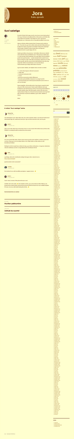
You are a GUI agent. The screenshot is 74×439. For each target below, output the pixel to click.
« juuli (56, 104)
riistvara (62, 72)
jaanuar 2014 (56, 296)
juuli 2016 (56, 260)
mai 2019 (56, 221)
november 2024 (57, 141)
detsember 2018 (57, 227)
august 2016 (56, 259)
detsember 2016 (57, 254)
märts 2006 (56, 402)
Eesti (58, 53)
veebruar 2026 (57, 126)
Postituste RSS (57, 423)
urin (64, 76)
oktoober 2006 (57, 393)
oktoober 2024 (57, 143)
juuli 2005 (56, 411)
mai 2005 (56, 414)
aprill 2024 (56, 150)
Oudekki (10, 166)
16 (68, 96)
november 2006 (57, 392)
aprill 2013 (56, 304)
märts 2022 (56, 180)
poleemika (63, 68)
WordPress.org (57, 426)
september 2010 (57, 341)
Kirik (55, 40)
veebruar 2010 (56, 350)
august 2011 (56, 328)
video (59, 79)
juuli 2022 (56, 175)
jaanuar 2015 (56, 282)
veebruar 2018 (56, 237)
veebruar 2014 (56, 295)
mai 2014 (56, 292)
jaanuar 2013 (56, 307)
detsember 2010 (57, 338)
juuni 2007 (56, 384)
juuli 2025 (56, 132)
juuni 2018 (56, 232)
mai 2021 (56, 192)
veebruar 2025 (56, 138)
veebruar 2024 (56, 152)
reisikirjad (58, 72)
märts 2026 (56, 124)
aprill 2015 (56, 278)
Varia (55, 45)
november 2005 (57, 407)
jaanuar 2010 (56, 351)
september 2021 (57, 187)
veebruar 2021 (56, 196)
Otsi (54, 111)
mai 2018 (56, 233)
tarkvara (59, 74)
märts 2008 (56, 373)
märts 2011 (56, 334)
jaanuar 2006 (56, 404)
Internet (55, 59)
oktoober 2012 (56, 311)
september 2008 (57, 365)
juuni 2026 (56, 121)
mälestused (60, 65)
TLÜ (63, 74)
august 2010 (56, 342)
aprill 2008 (56, 371)
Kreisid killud (56, 42)
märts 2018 (56, 236)
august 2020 (56, 203)
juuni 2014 (56, 290)
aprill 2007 (56, 386)
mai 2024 (56, 149)
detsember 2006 (57, 391)
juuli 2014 (56, 289)
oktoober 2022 (57, 172)
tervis (9, 43)
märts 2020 (56, 209)
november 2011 (57, 324)
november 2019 (57, 214)
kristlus (61, 61)
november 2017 (57, 241)
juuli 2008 (56, 368)
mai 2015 (56, 277)
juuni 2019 (56, 220)
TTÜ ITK (55, 76)
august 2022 (56, 174)
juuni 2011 (56, 330)
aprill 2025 (56, 135)
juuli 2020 (56, 204)
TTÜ (68, 74)
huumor (64, 56)
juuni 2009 (56, 355)
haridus (55, 56)
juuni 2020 (56, 206)
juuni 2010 (56, 345)
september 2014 (57, 287)
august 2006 (56, 396)
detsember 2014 (57, 283)
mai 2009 (56, 356)
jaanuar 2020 (56, 212)
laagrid (64, 61)
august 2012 (56, 313)
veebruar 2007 (56, 388)
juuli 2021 (56, 190)
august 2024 (56, 145)
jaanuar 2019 (56, 226)
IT (54, 39)
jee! (63, 59)
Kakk (5, 38)
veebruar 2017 (56, 252)
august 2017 (56, 244)
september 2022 (57, 173)
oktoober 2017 (56, 242)
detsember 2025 (57, 128)
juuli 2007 (56, 382)
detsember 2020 (57, 198)
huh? (59, 56)
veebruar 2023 (56, 167)
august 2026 (56, 118)
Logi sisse (56, 422)
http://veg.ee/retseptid (9, 158)
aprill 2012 (56, 318)
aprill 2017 (56, 249)
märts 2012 (56, 319)
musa (55, 66)
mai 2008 (56, 370)
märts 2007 (56, 387)
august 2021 (56, 189)
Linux (67, 61)
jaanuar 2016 (56, 267)
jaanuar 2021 (56, 197)
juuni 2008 (56, 369)
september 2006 (57, 394)
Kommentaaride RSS (58, 425)
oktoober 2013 (56, 300)
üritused (60, 81)
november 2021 (57, 185)
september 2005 (57, 409)
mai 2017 (56, 248)
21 (63, 98)
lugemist (55, 63)
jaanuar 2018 (56, 238)
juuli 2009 (56, 353)
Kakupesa (55, 61)
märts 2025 (56, 137)
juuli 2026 (56, 120)
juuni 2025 (56, 133)
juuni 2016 (56, 261)
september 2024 (57, 144)
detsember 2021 (57, 184)
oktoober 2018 (56, 230)
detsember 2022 (57, 169)
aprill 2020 (56, 208)
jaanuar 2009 (56, 361)
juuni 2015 (56, 276)
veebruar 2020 (56, 210)
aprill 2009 (56, 357)
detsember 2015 (57, 269)
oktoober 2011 (56, 325)
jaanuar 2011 (56, 336)
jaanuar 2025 (56, 139)
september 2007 (57, 380)
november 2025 (57, 129)
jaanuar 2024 (56, 154)
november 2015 (57, 270)
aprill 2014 (56, 293)
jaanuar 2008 (56, 375)
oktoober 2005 (57, 408)
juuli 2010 (56, 344)
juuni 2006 (56, 398)
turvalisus (59, 76)
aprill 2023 (56, 164)
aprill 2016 (56, 264)
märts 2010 (56, 348)
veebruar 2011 (56, 335)
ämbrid (63, 79)
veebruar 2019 (56, 225)
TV (62, 76)
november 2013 (57, 299)
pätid (54, 72)
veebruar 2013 (56, 306)
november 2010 (57, 339)
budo (54, 53)
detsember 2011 (57, 323)
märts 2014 (56, 294)
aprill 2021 (56, 193)
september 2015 (57, 272)
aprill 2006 (56, 401)
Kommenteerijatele (57, 32)
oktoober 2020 (57, 201)
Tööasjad (56, 44)
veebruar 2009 (57, 359)
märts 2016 (56, 265)
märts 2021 (56, 195)
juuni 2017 (56, 247)
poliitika (56, 70)
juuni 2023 (56, 162)
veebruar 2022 (56, 181)
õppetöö (55, 81)
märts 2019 (56, 224)
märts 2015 (56, 279)
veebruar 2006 (57, 403)
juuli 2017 (56, 246)
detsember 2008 (57, 362)
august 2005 (56, 410)
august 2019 (56, 218)
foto (66, 53)
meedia (60, 63)
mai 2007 (56, 385)
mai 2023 (56, 163)
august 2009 (56, 352)
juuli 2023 (56, 161)
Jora (5, 433)
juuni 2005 (56, 413)
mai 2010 (56, 346)
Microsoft (66, 63)
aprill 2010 (56, 347)
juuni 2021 (56, 191)
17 (54, 98)
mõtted (64, 66)
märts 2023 (56, 166)
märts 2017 (56, 250)
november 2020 (57, 200)
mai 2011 (55, 332)
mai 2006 (56, 399)
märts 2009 (56, 358)
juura (67, 59)
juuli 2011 (56, 329)
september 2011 (57, 327)
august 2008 (56, 367)
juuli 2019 (56, 219)
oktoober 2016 (57, 256)
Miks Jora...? (56, 31)
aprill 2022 (56, 179)
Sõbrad (66, 72)
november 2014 (57, 284)
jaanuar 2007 (56, 390)
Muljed (5, 41)
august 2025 (56, 131)
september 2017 (57, 243)
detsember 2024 (57, 140)
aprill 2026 (56, 123)
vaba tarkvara (55, 79)
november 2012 (57, 310)
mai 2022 (56, 178)
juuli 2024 (56, 146)
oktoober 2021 (56, 186)
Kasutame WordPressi (11, 433)
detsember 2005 (57, 405)
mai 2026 (56, 122)
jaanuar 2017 (56, 253)
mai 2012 (56, 317)
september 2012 (57, 312)
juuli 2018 (56, 231)
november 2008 (57, 363)
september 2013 (57, 301)
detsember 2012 (57, 309)
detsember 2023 (57, 155)
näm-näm (6, 43)
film (64, 53)
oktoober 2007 (57, 379)
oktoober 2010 (56, 340)
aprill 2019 (56, 223)
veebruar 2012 (56, 321)
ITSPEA (60, 59)
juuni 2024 (56, 147)
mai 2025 (56, 134)
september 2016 (57, 258)
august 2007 (56, 381)
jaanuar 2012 (56, 322)
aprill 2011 (56, 333)
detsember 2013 (57, 298)
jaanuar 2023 (56, 168)
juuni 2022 (56, 177)
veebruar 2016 (56, 266)
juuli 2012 (56, 315)
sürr (54, 74)
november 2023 (57, 156)
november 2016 (57, 255)
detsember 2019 (57, 213)
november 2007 (57, 378)
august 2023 (56, 160)
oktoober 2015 (56, 271)
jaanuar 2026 (56, 127)
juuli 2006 (56, 397)
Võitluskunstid (57, 46)
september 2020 (57, 202)
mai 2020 (56, 207)
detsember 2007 (57, 376)
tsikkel (65, 74)
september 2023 (57, 158)
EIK (62, 53)
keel (58, 61)
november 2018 (57, 229)
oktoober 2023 (57, 157)
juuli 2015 (56, 275)
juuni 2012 (56, 316)
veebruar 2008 (56, 374)
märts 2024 (56, 151)
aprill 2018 (56, 235)
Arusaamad (56, 38)
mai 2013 (55, 302)
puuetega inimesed (63, 70)
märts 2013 (56, 305)
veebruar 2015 (56, 281)
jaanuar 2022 (56, 183)
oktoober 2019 (57, 215)
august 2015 (56, 273)
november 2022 (57, 170)
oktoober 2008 (57, 364)
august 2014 (56, 288)
